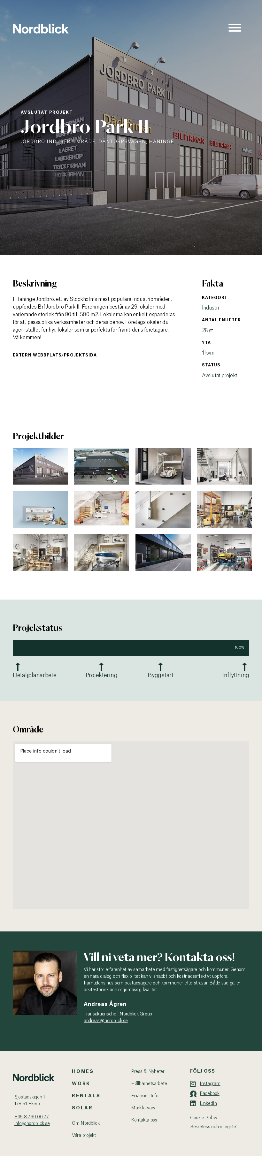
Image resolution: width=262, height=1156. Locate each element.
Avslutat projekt (47, 112)
